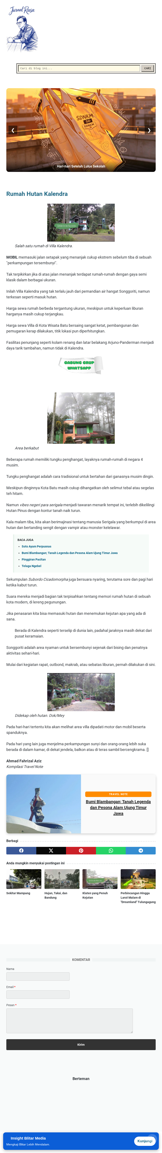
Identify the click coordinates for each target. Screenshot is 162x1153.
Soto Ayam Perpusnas (36, 546)
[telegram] (141, 850)
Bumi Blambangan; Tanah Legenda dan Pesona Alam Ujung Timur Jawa (70, 553)
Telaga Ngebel (31, 566)
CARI (147, 68)
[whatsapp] (111, 850)
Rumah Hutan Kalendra (118, 807)
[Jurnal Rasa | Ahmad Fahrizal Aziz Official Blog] (24, 29)
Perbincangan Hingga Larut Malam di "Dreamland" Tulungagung (138, 897)
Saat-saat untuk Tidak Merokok (81, 166)
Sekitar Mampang (18, 893)
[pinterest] (81, 850)
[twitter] (51, 850)
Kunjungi (145, 1141)
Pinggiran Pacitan (34, 559)
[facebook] (21, 850)
